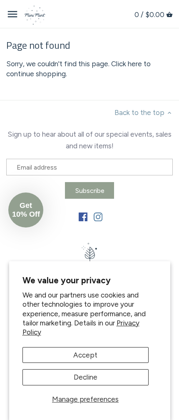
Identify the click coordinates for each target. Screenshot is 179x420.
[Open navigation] (12, 14)
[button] (25, 210)
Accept (85, 355)
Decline (85, 377)
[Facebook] (83, 216)
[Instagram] (98, 216)
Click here (126, 64)
